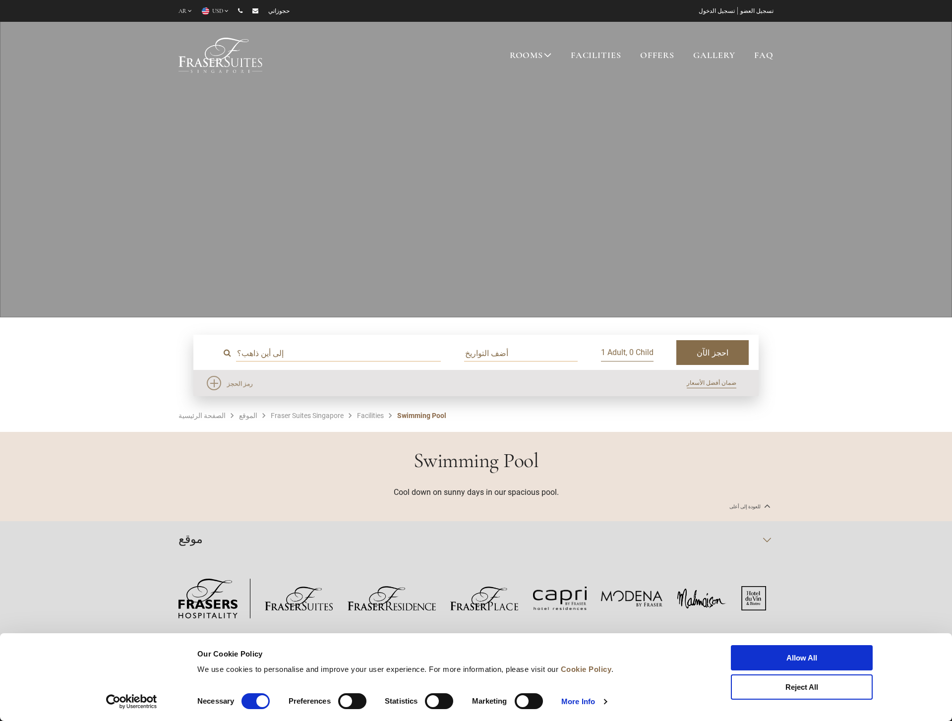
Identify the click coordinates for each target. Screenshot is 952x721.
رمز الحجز (240, 383)
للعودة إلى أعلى (745, 506)
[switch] (352, 701)
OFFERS (657, 56)
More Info (578, 701)
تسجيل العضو (757, 11)
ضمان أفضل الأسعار (711, 382)
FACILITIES (596, 56)
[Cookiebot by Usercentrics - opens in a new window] (131, 701)
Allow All (801, 658)
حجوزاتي (279, 11)
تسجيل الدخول (717, 11)
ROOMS (526, 56)
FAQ (764, 56)
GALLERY (714, 56)
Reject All (801, 687)
